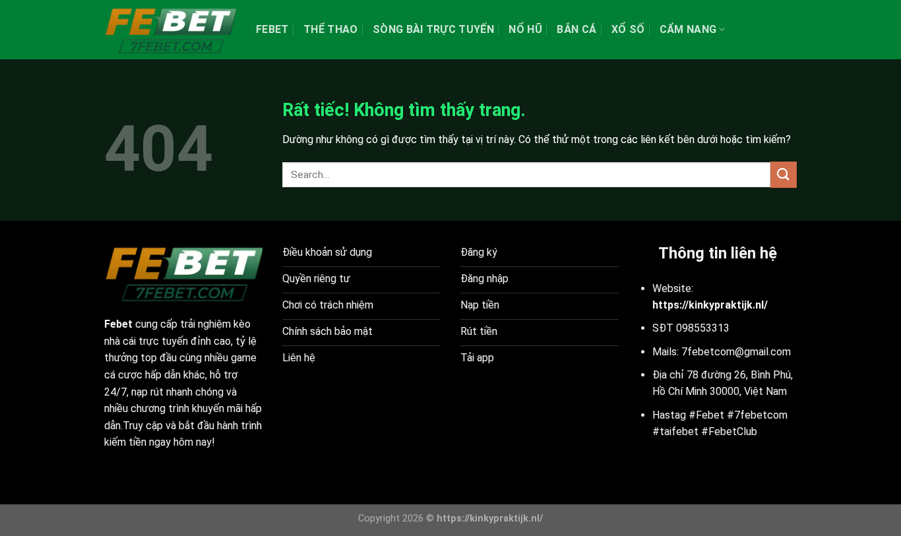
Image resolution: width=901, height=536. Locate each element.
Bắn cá (576, 29)
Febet (272, 29)
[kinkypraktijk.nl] (170, 30)
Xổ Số (628, 29)
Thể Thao (330, 29)
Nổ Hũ (525, 29)
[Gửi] (783, 174)
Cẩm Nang (688, 29)
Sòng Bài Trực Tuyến (433, 29)
